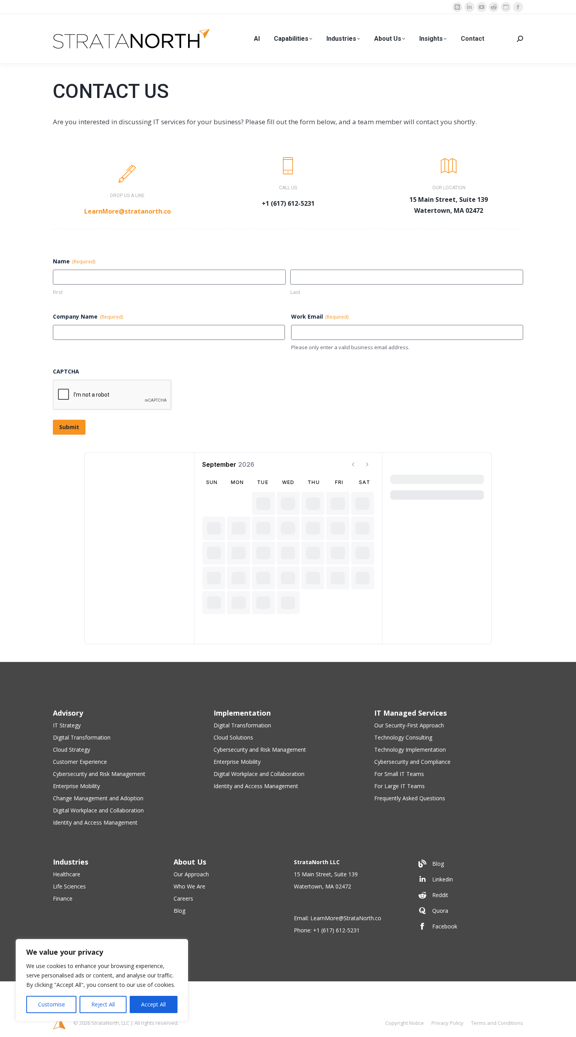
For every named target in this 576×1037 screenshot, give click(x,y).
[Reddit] (469, 895)
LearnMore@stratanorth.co (127, 211)
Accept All (153, 1004)
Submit (69, 427)
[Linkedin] (469, 879)
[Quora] (469, 911)
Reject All (103, 1004)
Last (295, 292)
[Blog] (469, 864)
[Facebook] (469, 926)
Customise (51, 1004)
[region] (102, 980)
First (58, 292)
